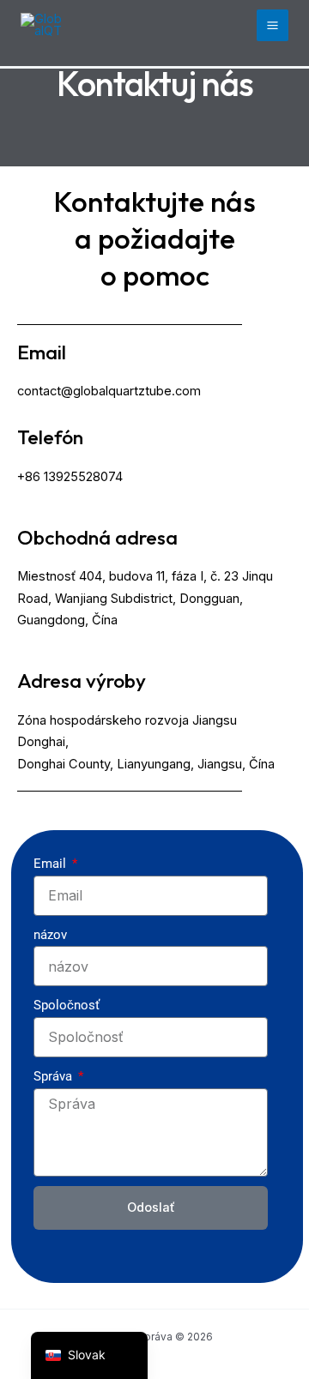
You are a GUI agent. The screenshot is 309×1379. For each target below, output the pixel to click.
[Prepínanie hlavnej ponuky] (272, 25)
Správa (54, 1076)
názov (50, 934)
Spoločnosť (66, 1005)
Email (51, 863)
